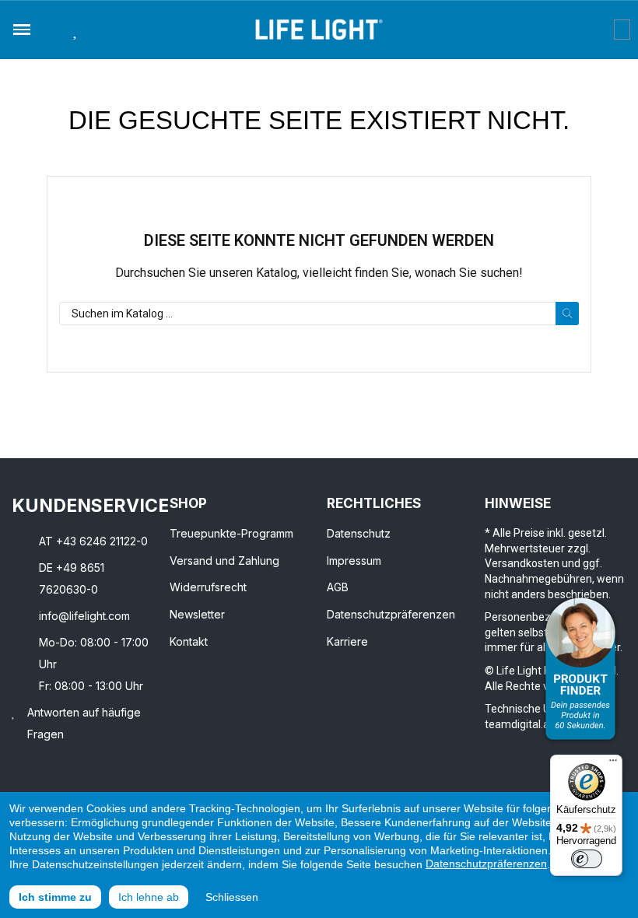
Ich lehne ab (148, 897)
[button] (51, 29)
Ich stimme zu (55, 897)
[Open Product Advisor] (580, 668)
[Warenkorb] (622, 29)
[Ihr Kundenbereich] (602, 29)
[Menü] (613, 764)
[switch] (586, 859)
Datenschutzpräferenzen (486, 863)
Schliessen (231, 897)
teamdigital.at (519, 724)
